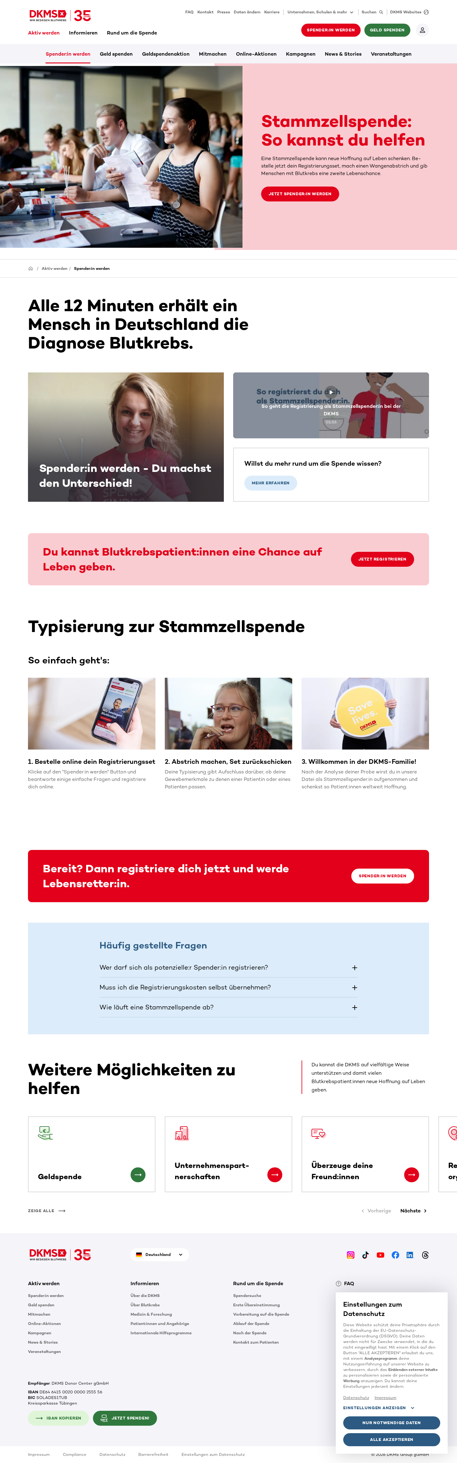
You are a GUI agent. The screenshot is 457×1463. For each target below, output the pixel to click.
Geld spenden (116, 54)
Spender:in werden (68, 54)
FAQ (189, 12)
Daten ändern (247, 12)
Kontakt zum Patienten (256, 1342)
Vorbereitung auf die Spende (261, 1314)
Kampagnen (301, 54)
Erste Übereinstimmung (256, 1305)
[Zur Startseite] (60, 15)
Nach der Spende (249, 1333)
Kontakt (205, 12)
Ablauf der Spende (251, 1323)
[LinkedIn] (410, 1254)
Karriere (271, 12)
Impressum (39, 1454)
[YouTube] (380, 1254)
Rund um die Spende (132, 33)
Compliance (74, 1454)
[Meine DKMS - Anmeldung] (422, 30)
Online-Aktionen (256, 54)
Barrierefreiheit (153, 1454)
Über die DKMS (145, 1295)
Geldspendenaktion (166, 54)
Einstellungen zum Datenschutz (213, 1454)
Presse (223, 12)
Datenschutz (112, 1454)
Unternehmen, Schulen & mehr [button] (317, 12)
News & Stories (343, 54)
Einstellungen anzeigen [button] (374, 1407)
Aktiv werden (44, 33)
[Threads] (425, 1254)
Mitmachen (213, 54)
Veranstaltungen (391, 54)
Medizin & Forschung (151, 1314)
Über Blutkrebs (145, 1305)
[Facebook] (395, 1254)
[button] (228, 967)
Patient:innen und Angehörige (160, 1323)
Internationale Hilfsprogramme (161, 1333)
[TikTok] (365, 1254)
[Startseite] (31, 268)
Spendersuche (247, 1295)
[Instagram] (350, 1254)
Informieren (83, 33)
